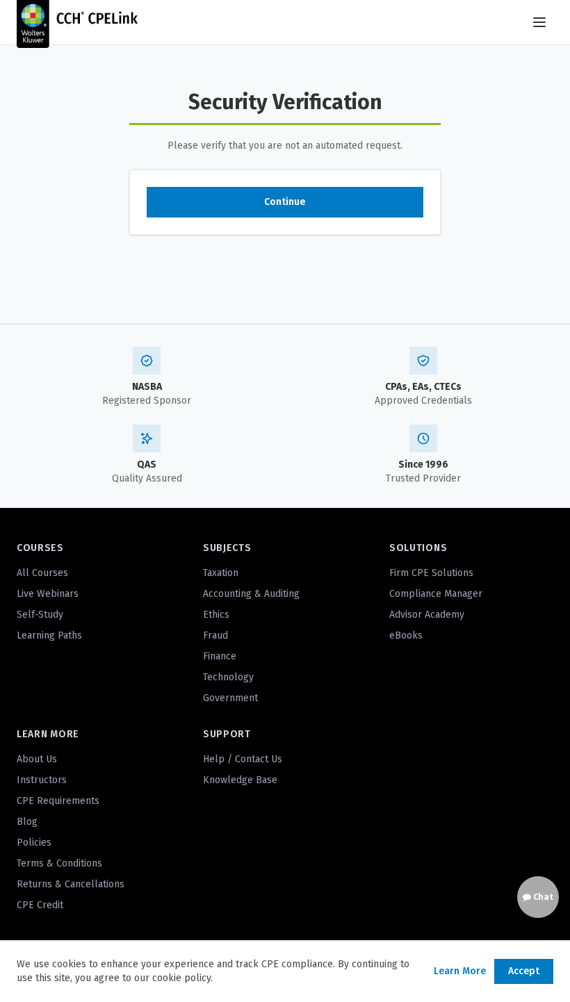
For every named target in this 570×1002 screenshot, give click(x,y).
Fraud (215, 635)
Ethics (216, 615)
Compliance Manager (435, 594)
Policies (34, 842)
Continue (285, 202)
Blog (27, 822)
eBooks (406, 635)
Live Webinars (48, 594)
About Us (37, 759)
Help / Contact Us (242, 759)
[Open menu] (539, 22)
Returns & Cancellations (70, 884)
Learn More (460, 971)
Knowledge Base (240, 780)
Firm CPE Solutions (431, 573)
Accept (523, 971)
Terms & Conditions (59, 863)
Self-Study (40, 615)
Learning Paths (49, 635)
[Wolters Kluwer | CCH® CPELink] (77, 22)
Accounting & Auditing (251, 594)
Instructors (42, 780)
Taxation (220, 573)
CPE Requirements (58, 801)
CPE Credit (40, 905)
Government (230, 698)
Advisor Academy (426, 615)
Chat (542, 897)
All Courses (42, 573)
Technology (228, 677)
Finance (219, 656)
